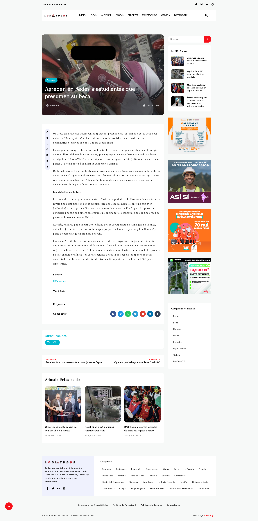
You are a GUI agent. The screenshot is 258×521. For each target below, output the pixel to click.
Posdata (202, 469)
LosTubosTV (180, 15)
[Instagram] (212, 4)
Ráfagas (51, 80)
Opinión (165, 15)
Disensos (133, 482)
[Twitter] (201, 4)
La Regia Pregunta (166, 482)
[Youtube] (207, 4)
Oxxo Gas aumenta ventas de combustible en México (197, 61)
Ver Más (52, 342)
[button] (206, 15)
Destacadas (121, 469)
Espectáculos (149, 15)
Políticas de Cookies (151, 505)
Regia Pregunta (138, 488)
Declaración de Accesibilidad (93, 505)
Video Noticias (157, 488)
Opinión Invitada (200, 482)
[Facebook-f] (196, 4)
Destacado (136, 469)
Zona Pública (109, 488)
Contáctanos (173, 505)
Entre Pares (148, 482)
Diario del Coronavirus (113, 482)
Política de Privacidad (124, 505)
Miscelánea (108, 476)
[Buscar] (207, 39)
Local (93, 15)
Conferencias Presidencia (181, 488)
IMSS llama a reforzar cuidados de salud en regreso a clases (196, 88)
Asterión (166, 476)
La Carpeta (189, 469)
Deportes (133, 15)
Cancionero (180, 476)
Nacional (106, 15)
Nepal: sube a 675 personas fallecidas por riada (195, 74)
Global (120, 15)
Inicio (82, 15)
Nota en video (137, 476)
